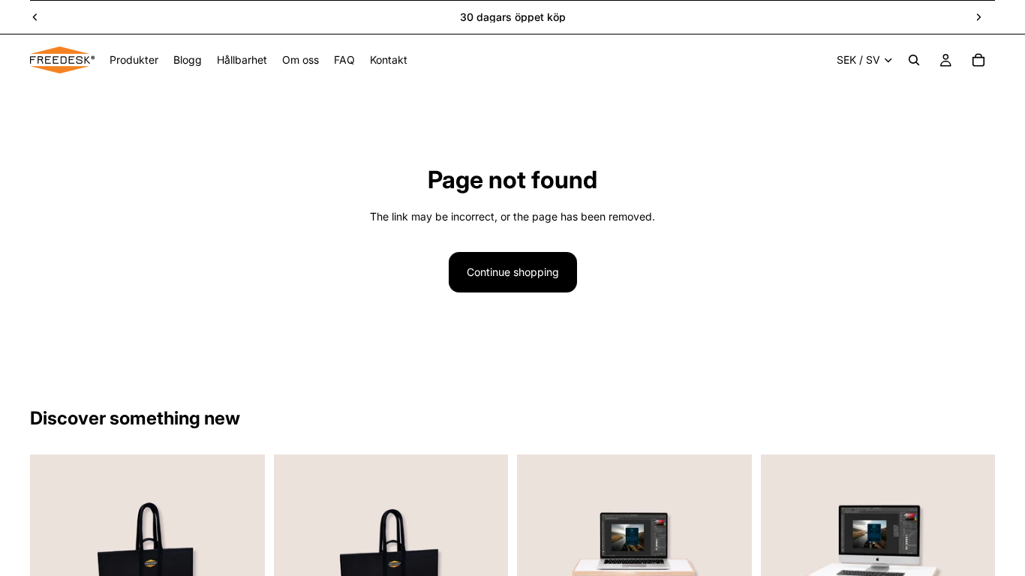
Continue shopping (513, 272)
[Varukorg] (978, 60)
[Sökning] (913, 60)
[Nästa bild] (978, 17)
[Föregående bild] (35, 17)
